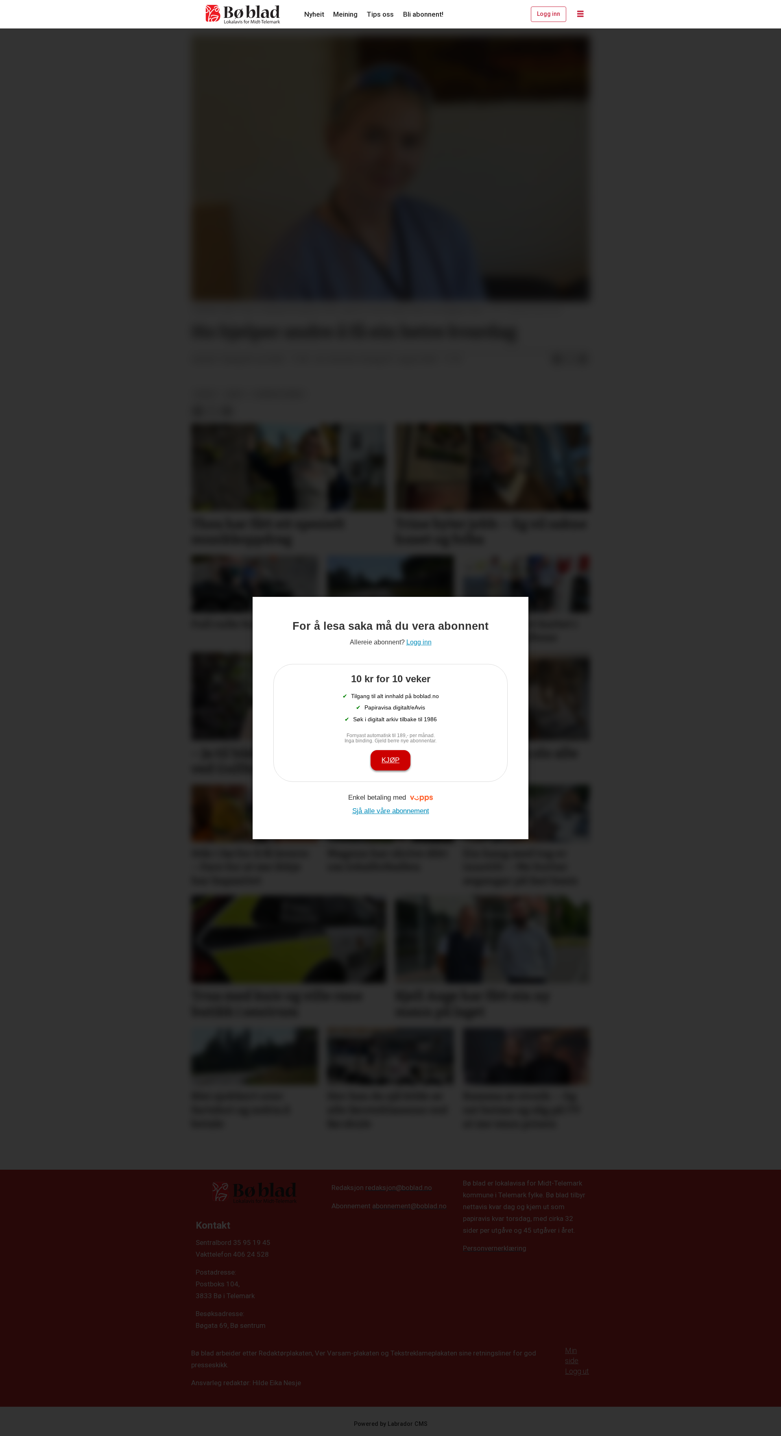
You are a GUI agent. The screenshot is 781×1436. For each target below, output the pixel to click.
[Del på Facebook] (557, 360)
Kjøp (390, 760)
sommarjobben (278, 394)
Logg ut (577, 1371)
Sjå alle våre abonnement (390, 811)
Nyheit (314, 14)
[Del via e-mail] (583, 360)
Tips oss (380, 14)
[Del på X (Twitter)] (570, 360)
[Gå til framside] (243, 14)
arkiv (235, 394)
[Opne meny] (580, 14)
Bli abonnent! (423, 14)
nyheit (205, 394)
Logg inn (548, 14)
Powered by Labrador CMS (391, 1424)
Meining (345, 14)
